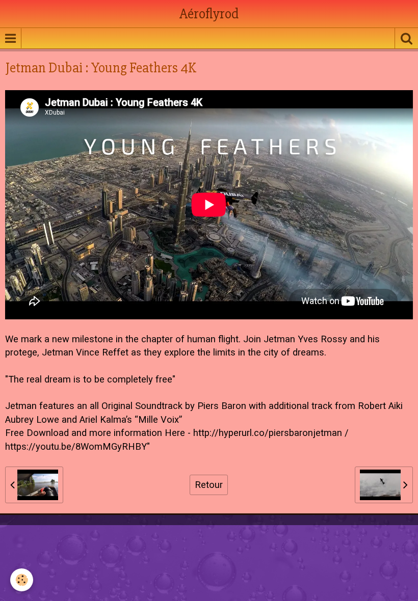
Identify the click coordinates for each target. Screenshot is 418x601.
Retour (209, 484)
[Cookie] (21, 579)
